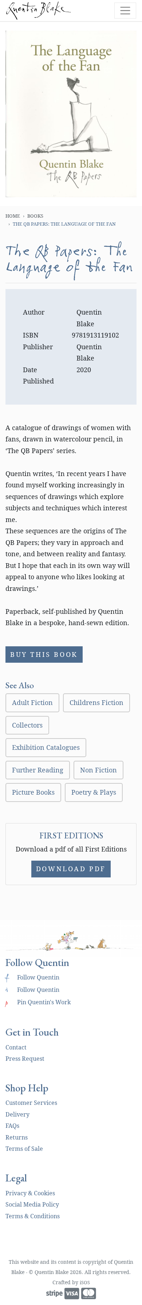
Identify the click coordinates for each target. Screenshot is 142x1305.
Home (12, 216)
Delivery (17, 1114)
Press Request (24, 1059)
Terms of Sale (24, 1149)
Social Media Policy (32, 1204)
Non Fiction (98, 770)
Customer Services (31, 1103)
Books (35, 216)
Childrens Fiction (96, 702)
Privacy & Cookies (30, 1193)
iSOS (85, 1282)
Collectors (27, 725)
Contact (16, 1047)
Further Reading (37, 770)
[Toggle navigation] (125, 11)
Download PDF (71, 868)
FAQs (12, 1126)
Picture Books (33, 792)
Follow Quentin (32, 977)
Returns (16, 1137)
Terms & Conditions (32, 1216)
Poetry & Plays (93, 792)
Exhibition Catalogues (46, 747)
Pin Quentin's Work (38, 1002)
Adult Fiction (32, 702)
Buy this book (44, 654)
